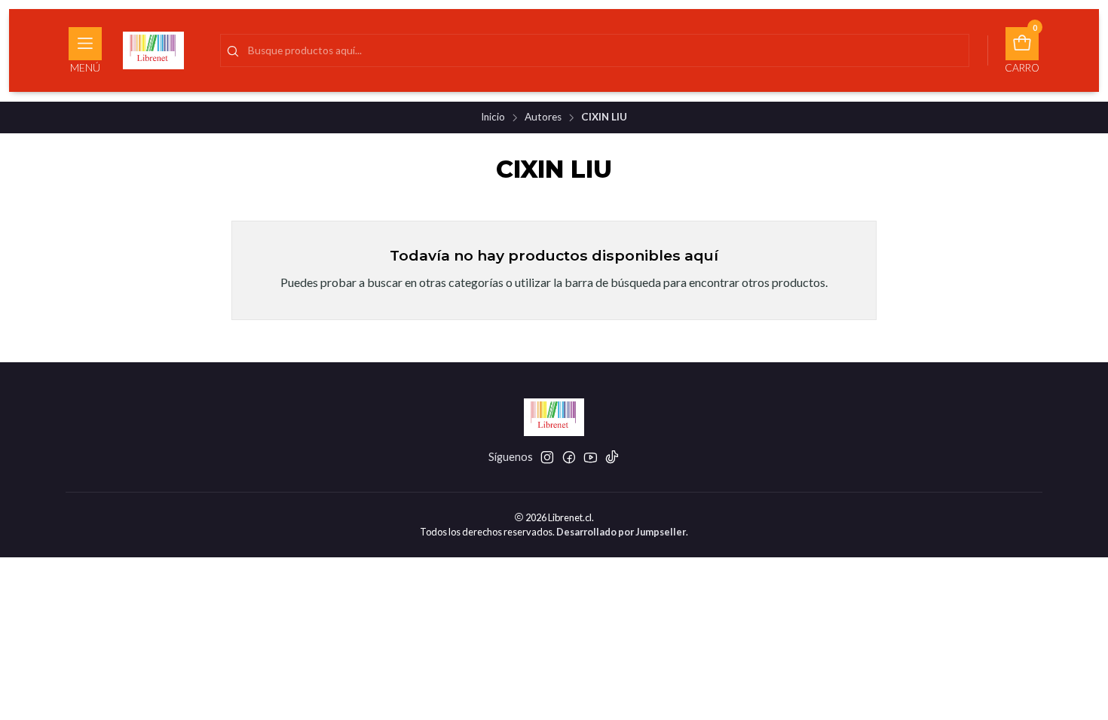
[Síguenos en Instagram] (547, 457)
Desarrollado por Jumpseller (621, 532)
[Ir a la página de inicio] (153, 50)
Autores (543, 117)
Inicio (493, 117)
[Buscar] (233, 52)
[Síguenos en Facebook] (569, 457)
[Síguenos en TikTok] (612, 457)
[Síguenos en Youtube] (590, 457)
